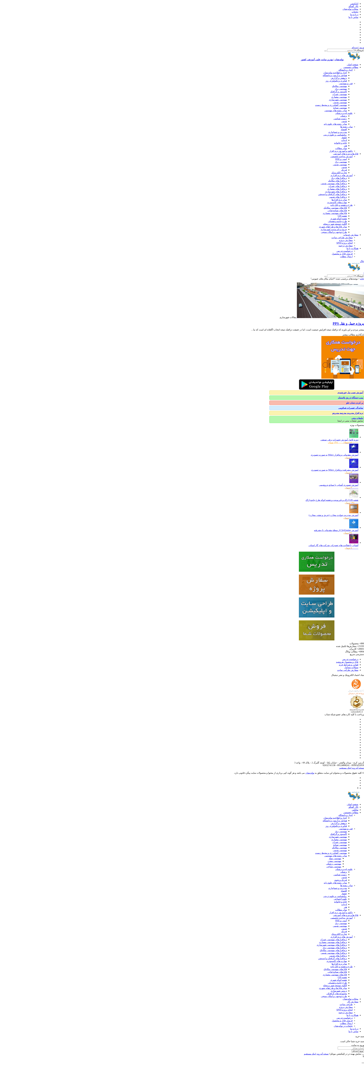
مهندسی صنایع (340, 108)
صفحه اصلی (352, 64)
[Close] (363, 1054)
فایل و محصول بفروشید (347, 662)
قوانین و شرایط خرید (348, 664)
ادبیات (344, 140)
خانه (362, 279)
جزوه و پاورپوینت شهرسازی (334, 229)
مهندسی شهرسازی (338, 99)
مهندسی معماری (339, 97)
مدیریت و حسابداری (337, 132)
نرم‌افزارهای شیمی (338, 197)
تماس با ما (353, 17)
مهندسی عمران (339, 94)
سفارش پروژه (346, 240)
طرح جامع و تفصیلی (337, 221)
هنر (345, 145)
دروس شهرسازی (339, 991)
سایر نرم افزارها (339, 199)
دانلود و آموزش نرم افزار (341, 151)
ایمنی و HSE (341, 159)
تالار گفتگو (353, 6)
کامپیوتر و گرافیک (338, 91)
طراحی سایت (346, 1004)
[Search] (325, 50)
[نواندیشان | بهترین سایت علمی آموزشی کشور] (354, 270)
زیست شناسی (340, 118)
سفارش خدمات (350, 235)
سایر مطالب (341, 148)
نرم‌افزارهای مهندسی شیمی (334, 183)
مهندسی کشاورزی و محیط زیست (331, 105)
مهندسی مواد (335, 858)
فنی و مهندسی (346, 83)
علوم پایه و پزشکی (344, 113)
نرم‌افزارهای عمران (337, 186)
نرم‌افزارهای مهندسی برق (335, 947)
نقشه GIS (342, 216)
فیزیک (344, 170)
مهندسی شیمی (340, 102)
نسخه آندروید (357, 768)
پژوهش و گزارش (339, 78)
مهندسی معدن (334, 861)
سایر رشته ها (346, 126)
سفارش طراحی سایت (342, 237)
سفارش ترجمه (346, 245)
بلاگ (362, 261)
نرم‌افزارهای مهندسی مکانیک (333, 950)
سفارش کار (352, 1001)
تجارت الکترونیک (339, 172)
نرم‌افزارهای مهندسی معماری (333, 942)
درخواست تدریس (344, 251)
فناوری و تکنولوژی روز (336, 81)
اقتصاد (344, 129)
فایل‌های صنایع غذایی (337, 210)
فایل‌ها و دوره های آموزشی (345, 153)
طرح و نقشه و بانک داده (341, 205)
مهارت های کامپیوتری (336, 961)
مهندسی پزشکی (333, 864)
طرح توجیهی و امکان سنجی (334, 232)
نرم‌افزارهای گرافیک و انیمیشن (332, 194)
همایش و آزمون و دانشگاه (335, 75)
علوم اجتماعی (340, 899)
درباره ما (354, 14)
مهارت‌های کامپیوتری (337, 202)
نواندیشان (309, 773)
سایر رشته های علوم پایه (335, 124)
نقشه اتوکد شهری (338, 218)
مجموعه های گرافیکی (336, 993)
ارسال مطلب (346, 256)
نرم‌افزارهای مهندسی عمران (333, 939)
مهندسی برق (341, 89)
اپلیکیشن (354, 3)
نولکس (355, 810)
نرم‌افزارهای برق (339, 178)
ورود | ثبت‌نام (358, 47)
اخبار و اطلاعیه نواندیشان (335, 72)
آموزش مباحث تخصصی (341, 156)
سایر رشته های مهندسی (335, 110)
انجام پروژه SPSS (344, 243)
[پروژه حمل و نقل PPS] (330, 317)
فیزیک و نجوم (340, 880)
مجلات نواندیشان (350, 9)
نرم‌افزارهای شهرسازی (336, 191)
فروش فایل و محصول (342, 253)
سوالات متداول (351, 667)
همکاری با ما (352, 248)
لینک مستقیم (345, 768)
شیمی (344, 121)
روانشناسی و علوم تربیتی (335, 135)
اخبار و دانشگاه (346, 70)
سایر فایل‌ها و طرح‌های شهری (333, 226)
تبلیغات (355, 12)
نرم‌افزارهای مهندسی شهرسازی (332, 945)
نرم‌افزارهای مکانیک (337, 181)
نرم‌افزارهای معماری (337, 189)
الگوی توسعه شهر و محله (335, 224)
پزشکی (343, 116)
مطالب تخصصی (350, 67)
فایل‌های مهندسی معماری (335, 213)
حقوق (344, 137)
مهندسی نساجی (333, 866)
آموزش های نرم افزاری (341, 175)
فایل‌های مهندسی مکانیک (335, 208)
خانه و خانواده (340, 143)
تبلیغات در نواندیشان (343, 1026)
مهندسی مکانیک (339, 86)
